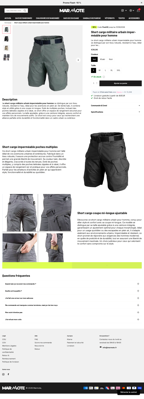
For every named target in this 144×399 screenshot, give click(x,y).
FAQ (36, 339)
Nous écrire (39, 346)
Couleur (94, 54)
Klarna (119, 92)
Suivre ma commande (43, 343)
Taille (93, 65)
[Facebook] (8, 374)
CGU (4, 339)
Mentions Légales (9, 346)
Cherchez (25, 10)
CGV (4, 343)
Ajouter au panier (120, 83)
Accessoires (134, 18)
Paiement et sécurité (75, 343)
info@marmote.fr (110, 348)
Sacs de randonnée (23, 18)
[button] (78, 60)
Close (141, 3)
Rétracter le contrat (128, 392)
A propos (70, 336)
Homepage (7, 23)
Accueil (7, 18)
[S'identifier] (131, 10)
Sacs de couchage (71, 18)
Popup (104, 77)
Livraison (70, 346)
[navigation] (6, 29)
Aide (36, 336)
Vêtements (109, 18)
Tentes (121, 18)
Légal (4, 336)
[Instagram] (3, 374)
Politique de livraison (10, 362)
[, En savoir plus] (124, 10)
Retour (37, 349)
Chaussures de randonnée (47, 18)
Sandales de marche (92, 18)
